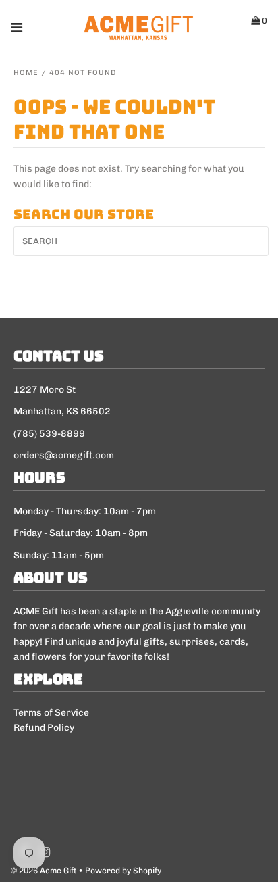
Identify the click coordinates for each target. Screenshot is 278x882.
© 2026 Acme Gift (43, 870)
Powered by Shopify (123, 870)
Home (25, 72)
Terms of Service (51, 712)
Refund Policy (43, 727)
